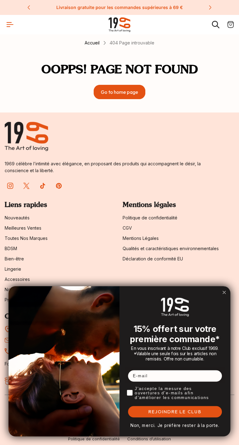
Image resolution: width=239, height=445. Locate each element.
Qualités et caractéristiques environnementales (171, 248)
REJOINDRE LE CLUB (175, 412)
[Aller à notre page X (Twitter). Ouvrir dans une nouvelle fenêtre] (26, 185)
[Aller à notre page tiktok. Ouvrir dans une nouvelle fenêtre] (42, 185)
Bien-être (14, 258)
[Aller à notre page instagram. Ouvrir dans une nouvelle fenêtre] (10, 185)
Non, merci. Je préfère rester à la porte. (175, 425)
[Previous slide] (29, 7)
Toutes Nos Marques (26, 238)
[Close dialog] (224, 292)
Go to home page (119, 92)
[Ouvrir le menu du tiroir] (10, 24)
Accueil (92, 42)
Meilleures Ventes (23, 228)
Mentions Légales (141, 238)
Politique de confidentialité (150, 217)
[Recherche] (216, 24)
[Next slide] (210, 7)
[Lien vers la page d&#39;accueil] (26, 136)
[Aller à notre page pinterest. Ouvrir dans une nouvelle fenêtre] (58, 185)
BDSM (11, 248)
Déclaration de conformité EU (153, 258)
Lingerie (13, 269)
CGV (127, 228)
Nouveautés (17, 217)
